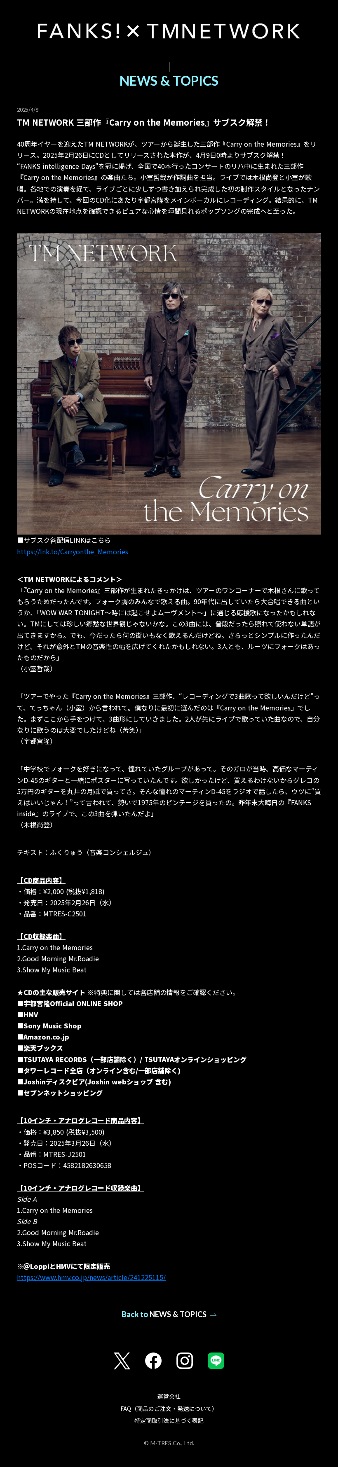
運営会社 (169, 1396)
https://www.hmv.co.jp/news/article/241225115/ (91, 1277)
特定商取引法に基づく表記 (169, 1421)
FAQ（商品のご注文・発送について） (169, 1409)
